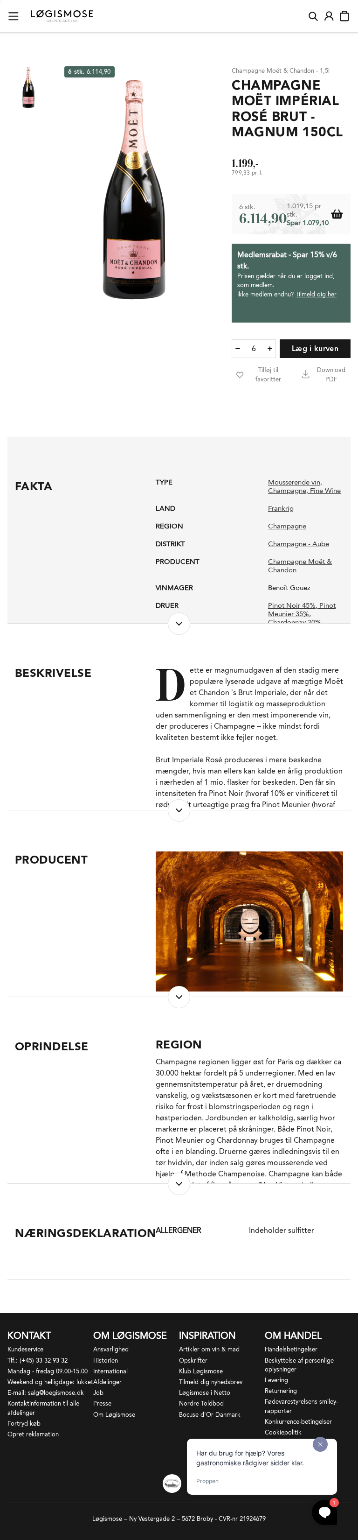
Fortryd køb (24, 1423)
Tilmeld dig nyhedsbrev (210, 1381)
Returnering (281, 1390)
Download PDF (331, 374)
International (110, 1371)
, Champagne (295, 486)
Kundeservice (25, 1349)
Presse (102, 1403)
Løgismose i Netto (204, 1392)
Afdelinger (107, 1381)
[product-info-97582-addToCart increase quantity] (270, 348)
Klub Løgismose (201, 1371)
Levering (276, 1380)
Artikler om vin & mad (209, 1349)
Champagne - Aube (298, 544)
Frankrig (281, 508)
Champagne (287, 526)
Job (98, 1392)
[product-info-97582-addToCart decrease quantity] (237, 348)
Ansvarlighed (111, 1349)
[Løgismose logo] (62, 16)
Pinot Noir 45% (292, 605)
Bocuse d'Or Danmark (210, 1414)
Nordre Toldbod (201, 1403)
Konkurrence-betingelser (298, 1421)
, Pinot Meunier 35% (302, 609)
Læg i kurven (315, 348)
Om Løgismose (114, 1414)
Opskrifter (193, 1360)
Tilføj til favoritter (268, 374)
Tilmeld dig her (316, 294)
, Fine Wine (323, 490)
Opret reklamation (33, 1434)
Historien (105, 1360)
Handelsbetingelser (291, 1349)
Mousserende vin (294, 482)
